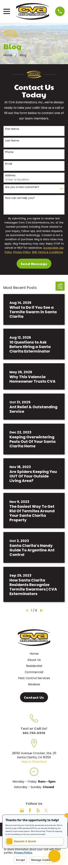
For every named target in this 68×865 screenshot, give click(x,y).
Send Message (34, 263)
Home (34, 653)
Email (8, 163)
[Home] (32, 11)
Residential (34, 666)
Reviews (34, 684)
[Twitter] (46, 810)
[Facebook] (30, 810)
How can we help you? (20, 198)
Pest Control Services (34, 678)
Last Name (12, 140)
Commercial (34, 672)
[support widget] (54, 856)
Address (10, 175)
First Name (12, 129)
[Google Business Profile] (22, 810)
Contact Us (34, 697)
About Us (34, 660)
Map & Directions (34, 761)
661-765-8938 (34, 732)
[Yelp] (38, 810)
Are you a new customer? (22, 187)
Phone (9, 152)
